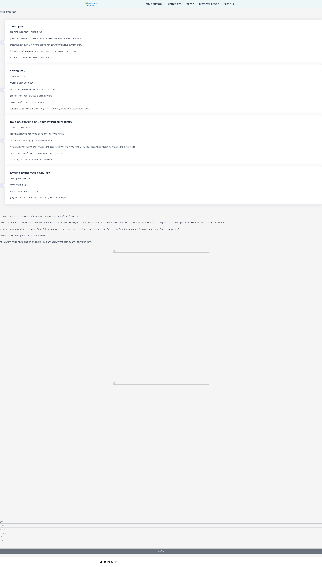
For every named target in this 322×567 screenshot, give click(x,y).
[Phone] (101, 562)
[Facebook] (108, 562)
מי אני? (190, 4)
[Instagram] (112, 562)
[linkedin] (105, 562)
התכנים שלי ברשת (209, 4)
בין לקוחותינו (174, 4)
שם (1, 522)
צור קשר (229, 4)
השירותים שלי (154, 4)
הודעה (2, 536)
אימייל (2, 529)
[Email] (116, 562)
